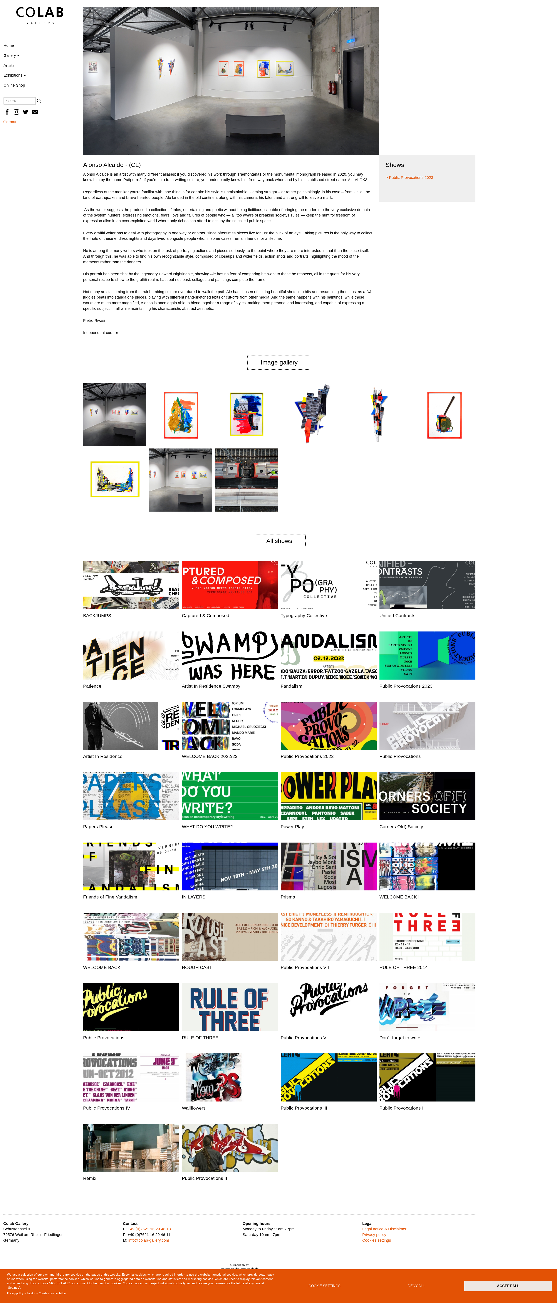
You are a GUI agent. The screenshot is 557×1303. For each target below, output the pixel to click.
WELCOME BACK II (400, 896)
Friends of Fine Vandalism (110, 896)
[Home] (40, 15)
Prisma (288, 896)
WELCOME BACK (102, 967)
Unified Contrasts (397, 615)
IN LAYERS (193, 896)
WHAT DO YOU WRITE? (207, 826)
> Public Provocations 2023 (409, 177)
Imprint (31, 1293)
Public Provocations (400, 756)
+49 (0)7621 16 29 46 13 (149, 1229)
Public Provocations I (401, 1107)
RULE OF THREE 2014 (403, 967)
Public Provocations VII (305, 967)
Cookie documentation (52, 1293)
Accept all (508, 1286)
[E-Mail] (35, 112)
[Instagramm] (16, 112)
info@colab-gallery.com (148, 1240)
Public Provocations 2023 (406, 685)
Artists (8, 65)
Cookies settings (376, 1240)
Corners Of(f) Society (401, 826)
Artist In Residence (102, 756)
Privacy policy (15, 1293)
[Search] (39, 101)
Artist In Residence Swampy (211, 685)
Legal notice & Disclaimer (384, 1229)
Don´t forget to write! (400, 1037)
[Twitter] (26, 112)
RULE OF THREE (200, 1037)
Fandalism (291, 685)
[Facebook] (7, 112)
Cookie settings (325, 1286)
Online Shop (14, 85)
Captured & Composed (205, 615)
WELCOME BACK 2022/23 (210, 756)
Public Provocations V (303, 1037)
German (10, 122)
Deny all (416, 1286)
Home (8, 45)
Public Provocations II (204, 1178)
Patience (92, 685)
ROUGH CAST (197, 967)
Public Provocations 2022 (307, 756)
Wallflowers (194, 1107)
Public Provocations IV (106, 1107)
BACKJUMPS (97, 615)
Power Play (292, 826)
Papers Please (98, 826)
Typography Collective (304, 615)
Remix (89, 1178)
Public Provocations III (304, 1107)
